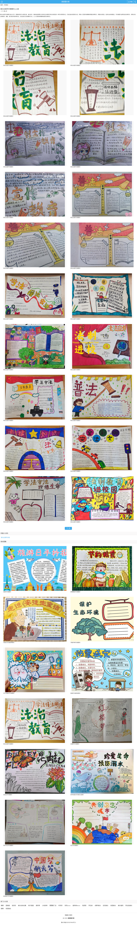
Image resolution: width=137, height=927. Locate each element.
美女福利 (120, 905)
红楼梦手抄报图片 (74, 744)
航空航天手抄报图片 (8, 896)
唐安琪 (38, 905)
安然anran (67, 905)
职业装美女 (129, 905)
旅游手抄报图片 (7, 591)
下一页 (68, 528)
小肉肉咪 (44, 905)
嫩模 (2, 905)
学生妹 (90, 905)
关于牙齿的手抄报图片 (9, 693)
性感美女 (8, 908)
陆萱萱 (84, 905)
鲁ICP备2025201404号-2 (68, 922)
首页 (1, 5)
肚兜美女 (105, 905)
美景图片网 (65, 2)
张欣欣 (14, 905)
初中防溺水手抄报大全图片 (77, 794)
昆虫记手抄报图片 (7, 794)
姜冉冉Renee (76, 905)
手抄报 (6, 5)
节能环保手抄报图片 (75, 642)
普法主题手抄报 (5, 537)
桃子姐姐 (31, 905)
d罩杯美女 (98, 905)
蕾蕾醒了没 (53, 905)
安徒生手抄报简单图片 (9, 642)
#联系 (70, 915)
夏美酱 (8, 905)
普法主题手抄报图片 (8, 65)
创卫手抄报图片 (74, 845)
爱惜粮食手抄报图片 (75, 591)
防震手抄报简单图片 (75, 693)
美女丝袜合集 (22, 905)
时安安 (60, 905)
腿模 (2, 908)
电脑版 (67, 915)
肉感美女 (113, 905)
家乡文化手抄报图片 (8, 845)
